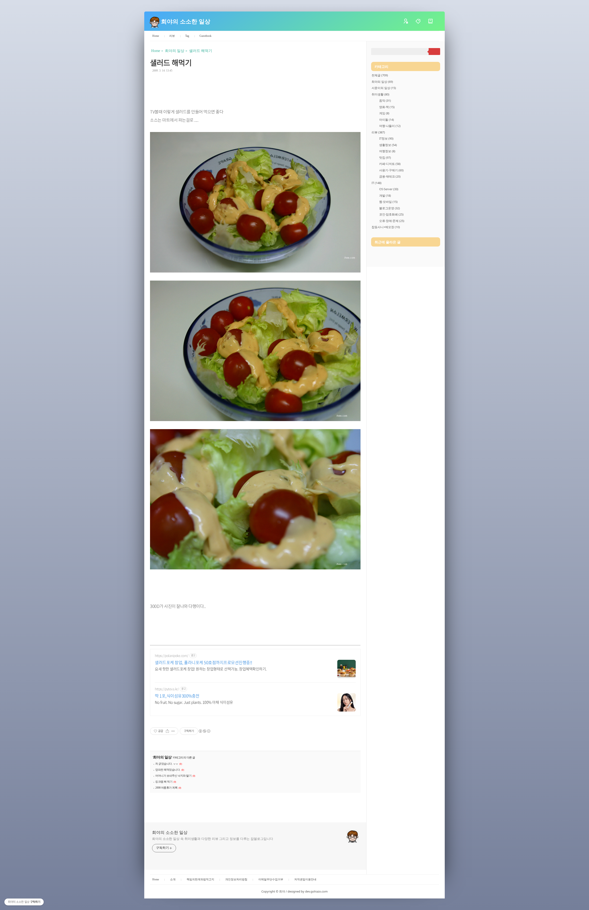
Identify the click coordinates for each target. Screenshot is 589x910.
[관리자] (409, 21)
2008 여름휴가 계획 (166, 787)
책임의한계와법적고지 (200, 879)
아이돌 (386, 120)
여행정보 (387, 151)
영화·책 (387, 107)
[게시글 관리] (173, 731)
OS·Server (388, 189)
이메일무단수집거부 (270, 879)
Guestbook (205, 35)
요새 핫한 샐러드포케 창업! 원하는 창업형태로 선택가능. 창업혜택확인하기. (211, 668)
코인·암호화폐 (391, 214)
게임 (384, 113)
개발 (385, 195)
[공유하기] (167, 731)
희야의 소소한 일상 (185, 21)
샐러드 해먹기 (171, 62)
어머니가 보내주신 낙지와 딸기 (173, 775)
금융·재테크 (390, 176)
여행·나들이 (390, 126)
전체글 (380, 75)
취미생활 (380, 94)
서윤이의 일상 (384, 88)
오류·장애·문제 (391, 221)
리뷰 (172, 35)
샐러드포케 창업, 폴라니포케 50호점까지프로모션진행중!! (203, 662)
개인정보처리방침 (236, 879)
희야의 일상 (162, 757)
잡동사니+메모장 (386, 227)
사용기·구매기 (391, 170)
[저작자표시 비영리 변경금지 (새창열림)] (204, 731)
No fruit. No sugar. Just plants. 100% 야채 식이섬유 (194, 702)
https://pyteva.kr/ (167, 689)
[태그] (421, 21)
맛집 (385, 157)
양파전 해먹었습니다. (167, 769)
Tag (187, 35)
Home (155, 35)
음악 (385, 100)
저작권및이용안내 (305, 879)
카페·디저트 (390, 164)
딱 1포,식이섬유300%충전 (177, 696)
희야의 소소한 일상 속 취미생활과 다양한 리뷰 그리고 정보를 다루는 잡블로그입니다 (212, 839)
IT (376, 183)
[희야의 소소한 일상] (154, 21)
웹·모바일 (388, 202)
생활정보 (388, 145)
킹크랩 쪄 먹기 (163, 781)
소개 (173, 879)
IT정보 (386, 138)
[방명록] (434, 21)
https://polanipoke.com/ (171, 655)
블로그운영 (389, 208)
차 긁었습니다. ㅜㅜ (166, 763)
